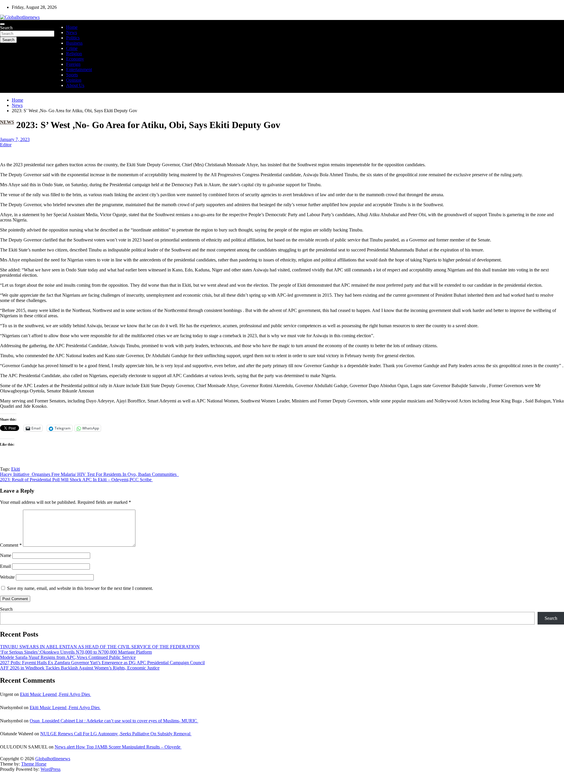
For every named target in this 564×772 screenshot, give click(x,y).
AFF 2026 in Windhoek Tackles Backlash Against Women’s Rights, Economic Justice (80, 667)
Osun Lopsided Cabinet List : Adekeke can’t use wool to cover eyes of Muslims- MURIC (114, 720)
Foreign (73, 64)
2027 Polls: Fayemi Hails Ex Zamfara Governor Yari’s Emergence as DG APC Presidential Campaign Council (102, 662)
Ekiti (15, 468)
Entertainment (79, 69)
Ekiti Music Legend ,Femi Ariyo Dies (55, 694)
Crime (72, 48)
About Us (75, 85)
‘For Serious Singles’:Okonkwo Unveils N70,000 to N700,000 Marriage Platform (76, 652)
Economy (75, 58)
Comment (11, 545)
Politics (73, 37)
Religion (74, 53)
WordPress (51, 769)
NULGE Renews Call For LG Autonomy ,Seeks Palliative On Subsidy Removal (116, 733)
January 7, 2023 (15, 139)
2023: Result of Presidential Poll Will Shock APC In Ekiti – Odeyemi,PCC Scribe (76, 479)
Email (5, 566)
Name (5, 555)
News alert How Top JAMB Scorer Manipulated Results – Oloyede (118, 746)
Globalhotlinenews (52, 758)
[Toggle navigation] (2, 24)
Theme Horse (33, 763)
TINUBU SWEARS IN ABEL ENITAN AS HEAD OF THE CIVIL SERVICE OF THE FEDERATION (100, 646)
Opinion (73, 80)
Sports (72, 74)
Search (6, 27)
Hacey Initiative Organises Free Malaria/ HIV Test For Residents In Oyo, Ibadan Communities (89, 474)
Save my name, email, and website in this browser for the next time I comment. (80, 588)
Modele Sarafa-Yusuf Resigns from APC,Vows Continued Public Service (68, 657)
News (71, 32)
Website (7, 577)
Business (74, 43)
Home (72, 27)
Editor (5, 144)
